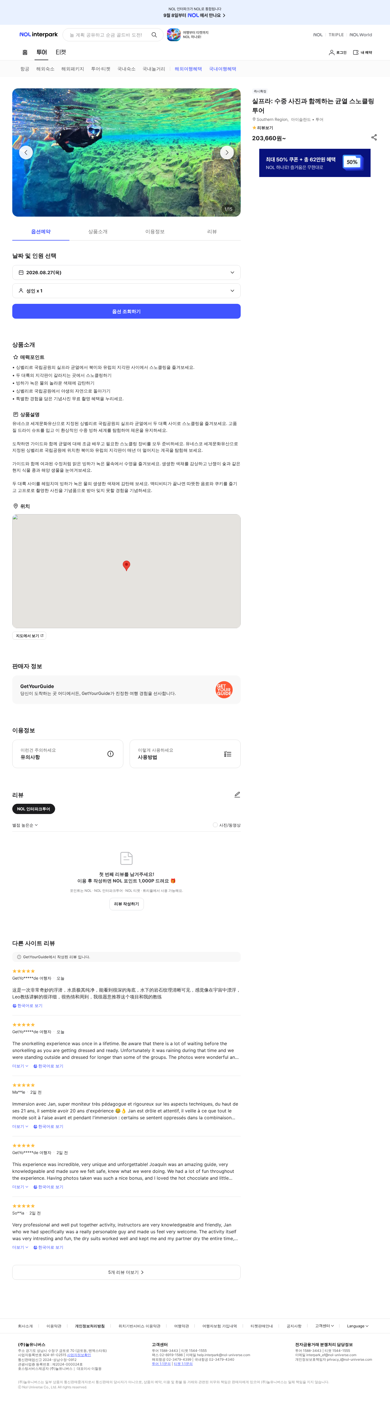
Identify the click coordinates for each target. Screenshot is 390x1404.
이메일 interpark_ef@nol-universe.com (325, 1355)
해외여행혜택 (188, 69)
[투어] (41, 52)
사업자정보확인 (79, 1355)
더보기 (18, 1065)
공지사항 (294, 1326)
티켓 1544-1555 (194, 1350)
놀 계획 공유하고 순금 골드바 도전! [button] (106, 35)
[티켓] (61, 52)
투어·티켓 (100, 69)
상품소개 (98, 231)
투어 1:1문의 (161, 1364)
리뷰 (212, 231)
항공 (24, 69)
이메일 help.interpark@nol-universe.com (218, 1355)
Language (356, 1326)
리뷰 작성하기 (126, 903)
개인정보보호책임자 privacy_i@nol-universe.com (333, 1359)
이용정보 (155, 231)
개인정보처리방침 (90, 1326)
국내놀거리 (153, 69)
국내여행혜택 (222, 69)
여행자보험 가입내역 (219, 1326)
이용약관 (54, 1326)
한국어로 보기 (30, 1005)
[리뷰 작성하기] (237, 794)
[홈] (25, 52)
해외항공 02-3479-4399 (171, 1359)
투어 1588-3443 (165, 1350)
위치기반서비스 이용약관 (139, 1326)
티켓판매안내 (262, 1326)
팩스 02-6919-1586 (167, 1355)
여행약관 (181, 1326)
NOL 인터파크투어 (33, 808)
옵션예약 (41, 231)
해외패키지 (72, 69)
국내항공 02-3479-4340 (214, 1359)
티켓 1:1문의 (183, 1364)
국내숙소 (126, 69)
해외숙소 (45, 69)
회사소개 (25, 1326)
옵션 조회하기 (126, 311)
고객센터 (322, 1325)
